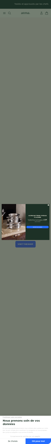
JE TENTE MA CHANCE (37, 227)
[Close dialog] (48, 205)
